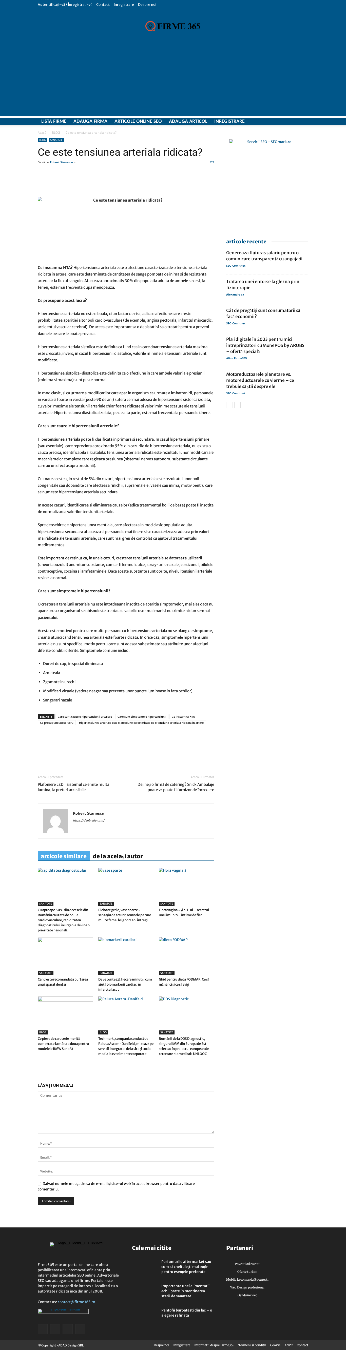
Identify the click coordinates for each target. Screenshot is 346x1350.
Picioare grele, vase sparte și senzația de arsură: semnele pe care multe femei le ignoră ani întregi (124, 915)
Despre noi (147, 4)
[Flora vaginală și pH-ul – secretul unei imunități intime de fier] (186, 887)
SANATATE (56, 140)
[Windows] (295, 121)
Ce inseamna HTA (183, 716)
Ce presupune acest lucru (56, 723)
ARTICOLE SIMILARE (64, 856)
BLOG (56, 132)
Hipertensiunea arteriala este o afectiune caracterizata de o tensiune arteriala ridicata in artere (141, 723)
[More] (188, 183)
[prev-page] (41, 1064)
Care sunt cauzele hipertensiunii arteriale (85, 716)
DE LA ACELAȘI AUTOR (118, 856)
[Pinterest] (78, 753)
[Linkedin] (54, 753)
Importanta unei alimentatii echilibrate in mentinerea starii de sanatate (185, 1291)
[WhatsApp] (66, 753)
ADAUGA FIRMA (90, 121)
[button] (304, 4)
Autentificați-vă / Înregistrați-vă (65, 4)
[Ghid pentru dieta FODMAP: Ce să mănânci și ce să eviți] (186, 956)
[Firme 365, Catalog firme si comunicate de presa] (173, 26)
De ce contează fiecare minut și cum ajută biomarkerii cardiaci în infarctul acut (125, 984)
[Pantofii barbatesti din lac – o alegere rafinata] (144, 1316)
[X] (287, 121)
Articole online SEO (138, 121)
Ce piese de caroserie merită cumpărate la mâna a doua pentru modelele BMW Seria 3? (63, 1043)
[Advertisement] (173, 80)
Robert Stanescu (61, 162)
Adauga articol (188, 121)
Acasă (42, 132)
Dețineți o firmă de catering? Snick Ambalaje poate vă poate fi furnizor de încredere (176, 787)
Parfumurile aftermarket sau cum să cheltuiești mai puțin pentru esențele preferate (186, 1266)
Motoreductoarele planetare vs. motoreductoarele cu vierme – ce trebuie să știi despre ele (260, 380)
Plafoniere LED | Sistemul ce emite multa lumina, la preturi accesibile (73, 787)
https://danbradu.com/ (88, 820)
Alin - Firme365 (236, 358)
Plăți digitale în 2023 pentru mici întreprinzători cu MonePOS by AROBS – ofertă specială (265, 345)
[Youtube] (304, 121)
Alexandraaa (235, 294)
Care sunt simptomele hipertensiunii (142, 716)
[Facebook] (278, 121)
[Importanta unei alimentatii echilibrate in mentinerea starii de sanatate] (144, 1292)
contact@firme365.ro (76, 1302)
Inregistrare (124, 4)
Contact (103, 4)
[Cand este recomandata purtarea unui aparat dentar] (65, 956)
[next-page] (49, 1064)
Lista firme (53, 121)
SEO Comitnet (235, 265)
